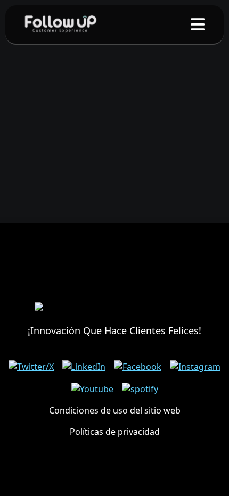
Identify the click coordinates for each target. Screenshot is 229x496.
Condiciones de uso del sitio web (115, 410)
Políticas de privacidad (115, 431)
